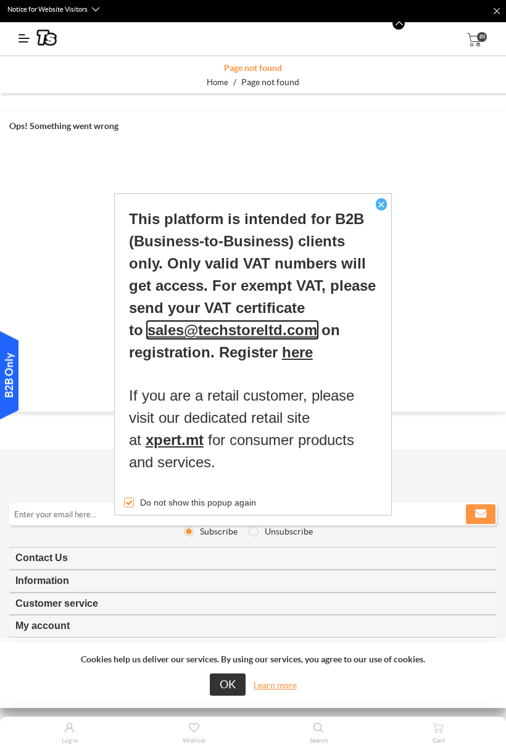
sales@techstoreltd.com (232, 330)
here (297, 352)
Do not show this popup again (198, 502)
